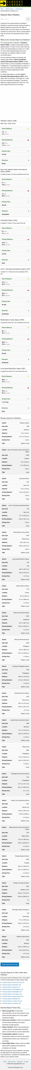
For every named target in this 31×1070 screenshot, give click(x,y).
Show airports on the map (10, 964)
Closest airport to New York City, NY (13, 982)
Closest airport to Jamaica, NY (11, 1003)
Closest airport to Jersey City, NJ (12, 1001)
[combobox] (13, 19)
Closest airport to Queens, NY (11, 987)
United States (19, 9)
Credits (26, 1061)
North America (10, 9)
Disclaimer (20, 1061)
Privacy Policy (12, 1061)
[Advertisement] (15, 102)
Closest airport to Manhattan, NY (12, 992)
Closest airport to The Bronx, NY (12, 994)
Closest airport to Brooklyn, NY (11, 985)
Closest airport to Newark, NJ (11, 999)
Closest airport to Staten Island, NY (13, 996)
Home (2, 9)
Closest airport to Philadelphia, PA (12, 989)
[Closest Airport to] (15, 3)
